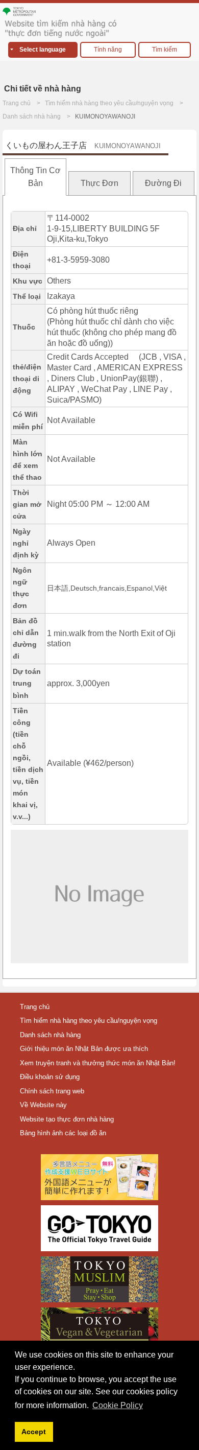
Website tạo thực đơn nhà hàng (67, 1119)
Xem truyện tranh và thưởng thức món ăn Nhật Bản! (98, 1063)
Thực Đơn (99, 183)
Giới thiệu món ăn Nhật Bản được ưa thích (84, 1049)
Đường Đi (163, 183)
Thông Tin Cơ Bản (35, 177)
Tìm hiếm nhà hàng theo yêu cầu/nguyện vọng (109, 103)
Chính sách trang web (52, 1091)
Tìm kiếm (164, 49)
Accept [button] (33, 1432)
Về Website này (43, 1105)
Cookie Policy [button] (117, 1405)
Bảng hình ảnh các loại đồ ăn (63, 1133)
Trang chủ (17, 103)
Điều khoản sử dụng (50, 1077)
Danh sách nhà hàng (32, 116)
